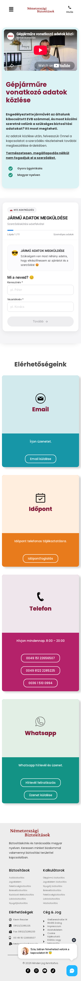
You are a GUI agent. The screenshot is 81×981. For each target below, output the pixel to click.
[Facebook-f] (28, 970)
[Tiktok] (53, 970)
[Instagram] (36, 970)
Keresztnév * (15, 282)
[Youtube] (44, 970)
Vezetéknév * (15, 299)
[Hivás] (69, 7)
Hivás (69, 12)
